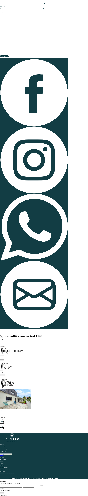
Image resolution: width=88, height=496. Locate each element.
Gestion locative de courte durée (7, 473)
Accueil (2, 457)
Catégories (2, 346)
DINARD (1, 360)
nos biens (2, 465)
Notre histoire (3, 459)
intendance (2, 471)
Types (1, 337)
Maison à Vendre (3, 410)
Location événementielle (5, 469)
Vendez (1, 463)
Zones (1, 370)
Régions (1, 355)
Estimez (1, 461)
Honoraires (34, 478)
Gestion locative (4, 467)
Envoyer (1, 488)
